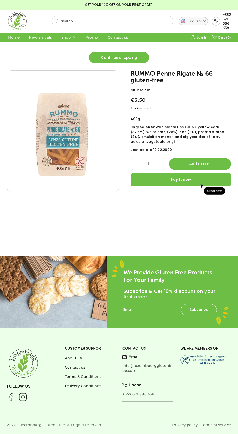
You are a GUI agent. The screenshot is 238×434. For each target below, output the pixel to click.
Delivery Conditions (83, 386)
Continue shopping (119, 57)
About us (73, 358)
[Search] (57, 21)
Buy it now (181, 179)
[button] (221, 37)
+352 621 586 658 (227, 21)
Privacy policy (185, 425)
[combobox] (112, 21)
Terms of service (216, 425)
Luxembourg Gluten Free (41, 425)
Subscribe (198, 309)
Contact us (75, 367)
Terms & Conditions (83, 376)
